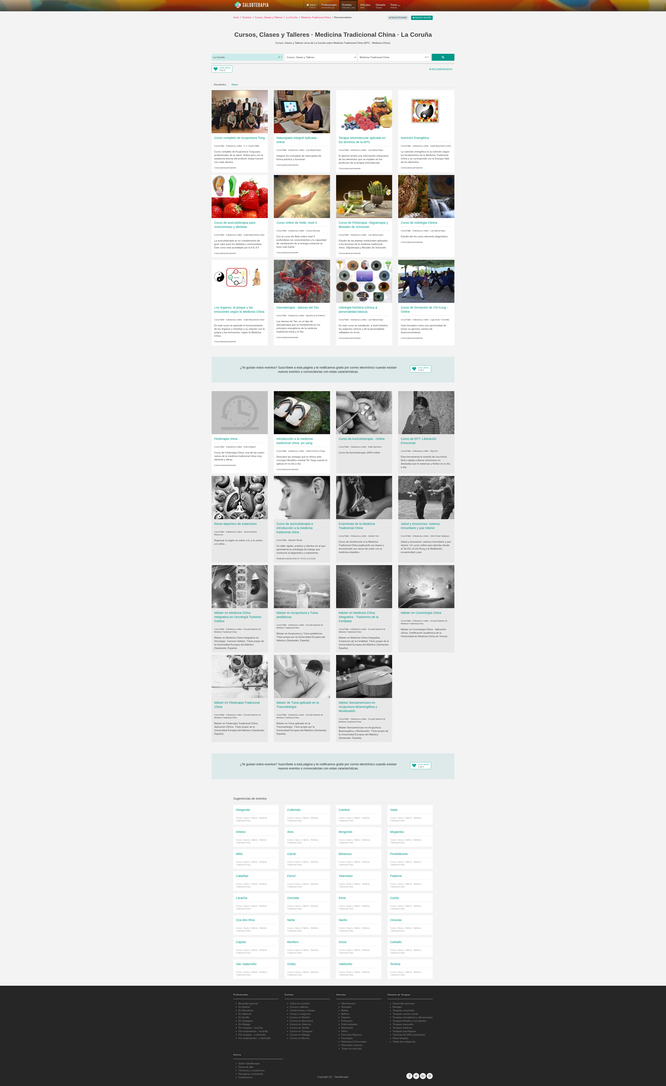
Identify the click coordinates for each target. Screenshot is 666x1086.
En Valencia (244, 1013)
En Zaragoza (245, 1020)
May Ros (434, 451)
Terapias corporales (403, 1010)
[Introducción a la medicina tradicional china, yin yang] (302, 412)
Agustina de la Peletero (315, 315)
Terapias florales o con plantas (409, 1020)
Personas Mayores (351, 1034)
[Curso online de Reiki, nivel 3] (302, 196)
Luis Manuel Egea (313, 150)
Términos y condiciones (251, 1070)
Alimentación (348, 1003)
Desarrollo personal (403, 1003)
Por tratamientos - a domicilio (254, 1038)
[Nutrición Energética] (426, 111)
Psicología (347, 1038)
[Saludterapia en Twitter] (416, 1076)
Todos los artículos (351, 1048)
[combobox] (247, 57)
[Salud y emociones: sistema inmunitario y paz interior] (426, 497)
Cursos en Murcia (299, 1038)
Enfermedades (349, 1024)
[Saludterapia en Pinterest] (430, 1076)
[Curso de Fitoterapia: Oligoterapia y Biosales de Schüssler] (364, 196)
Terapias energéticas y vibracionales (413, 1017)
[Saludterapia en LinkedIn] (423, 1076)
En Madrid (244, 1007)
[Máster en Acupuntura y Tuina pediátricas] (302, 586)
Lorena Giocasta (313, 231)
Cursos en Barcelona (301, 1020)
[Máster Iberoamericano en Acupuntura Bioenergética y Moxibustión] (364, 676)
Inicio (236, 17)
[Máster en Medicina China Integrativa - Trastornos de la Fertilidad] (364, 586)
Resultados (220, 84)
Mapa (235, 84)
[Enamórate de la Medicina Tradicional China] (364, 497)
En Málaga (244, 1024)
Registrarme (399, 17)
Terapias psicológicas (404, 1031)
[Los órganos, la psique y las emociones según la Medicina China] (240, 281)
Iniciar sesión (423, 17)
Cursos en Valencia (300, 1024)
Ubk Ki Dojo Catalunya (439, 536)
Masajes (397, 1007)
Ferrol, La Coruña (308, 558)
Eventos (348, 5)
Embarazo (347, 1020)
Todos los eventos (300, 1003)
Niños (344, 1031)
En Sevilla (243, 1017)
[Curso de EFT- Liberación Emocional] (426, 412)
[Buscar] (443, 57)
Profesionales (329, 5)
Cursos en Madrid (299, 1017)
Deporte (345, 1017)
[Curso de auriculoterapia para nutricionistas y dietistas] (240, 196)
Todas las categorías (404, 1041)
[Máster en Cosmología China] (426, 586)
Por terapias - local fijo (250, 1027)
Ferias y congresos (300, 1013)
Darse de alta (245, 1067)
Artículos (365, 5)
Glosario (380, 5)
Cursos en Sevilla (299, 1027)
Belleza (345, 1013)
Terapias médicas (402, 1027)
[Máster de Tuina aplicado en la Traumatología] (302, 676)
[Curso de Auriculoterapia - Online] (364, 412)
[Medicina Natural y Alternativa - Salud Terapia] (251, 5)
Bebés (344, 1010)
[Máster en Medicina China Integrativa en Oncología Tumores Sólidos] (240, 586)
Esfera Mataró (250, 447)
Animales (346, 1007)
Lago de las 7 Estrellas (439, 320)
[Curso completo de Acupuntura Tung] (240, 111)
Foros (394, 5)
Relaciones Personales (353, 1041)
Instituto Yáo (373, 536)
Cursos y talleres (299, 1007)
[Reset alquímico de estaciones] (240, 497)
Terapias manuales (403, 1024)
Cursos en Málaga (300, 1034)
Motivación (347, 1027)
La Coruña (292, 17)
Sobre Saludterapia (249, 1063)
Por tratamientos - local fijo (253, 1031)
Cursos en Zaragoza (301, 1031)
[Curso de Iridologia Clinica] (426, 196)
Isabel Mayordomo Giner (440, 146)
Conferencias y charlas (302, 1010)
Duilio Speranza (374, 447)
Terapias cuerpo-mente (405, 1013)
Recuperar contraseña (250, 1073)
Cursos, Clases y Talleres (269, 17)
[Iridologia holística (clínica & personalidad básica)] (364, 281)
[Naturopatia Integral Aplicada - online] (302, 111)
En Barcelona (245, 1010)
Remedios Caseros (351, 1045)
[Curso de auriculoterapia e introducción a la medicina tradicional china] (302, 497)
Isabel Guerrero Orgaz (315, 451)
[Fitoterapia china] (240, 412)
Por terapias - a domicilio (252, 1034)
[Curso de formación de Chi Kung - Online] (426, 281)
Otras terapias (400, 1038)
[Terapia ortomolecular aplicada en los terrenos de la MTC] (364, 111)
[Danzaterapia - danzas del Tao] (302, 281)
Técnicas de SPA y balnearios (409, 1034)
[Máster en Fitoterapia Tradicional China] (240, 676)
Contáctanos (245, 1077)
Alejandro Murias (295, 540)
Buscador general (248, 1003)
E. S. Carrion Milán (251, 146)
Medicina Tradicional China (316, 17)
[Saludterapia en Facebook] (409, 1076)
